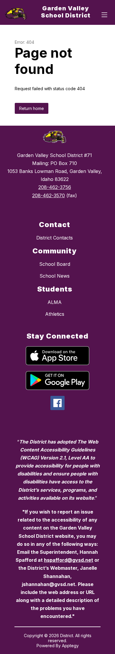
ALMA (54, 302)
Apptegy (70, 645)
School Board (54, 264)
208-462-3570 (48, 195)
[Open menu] (104, 15)
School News (55, 276)
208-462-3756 (54, 187)
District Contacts (54, 238)
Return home (31, 108)
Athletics (54, 314)
